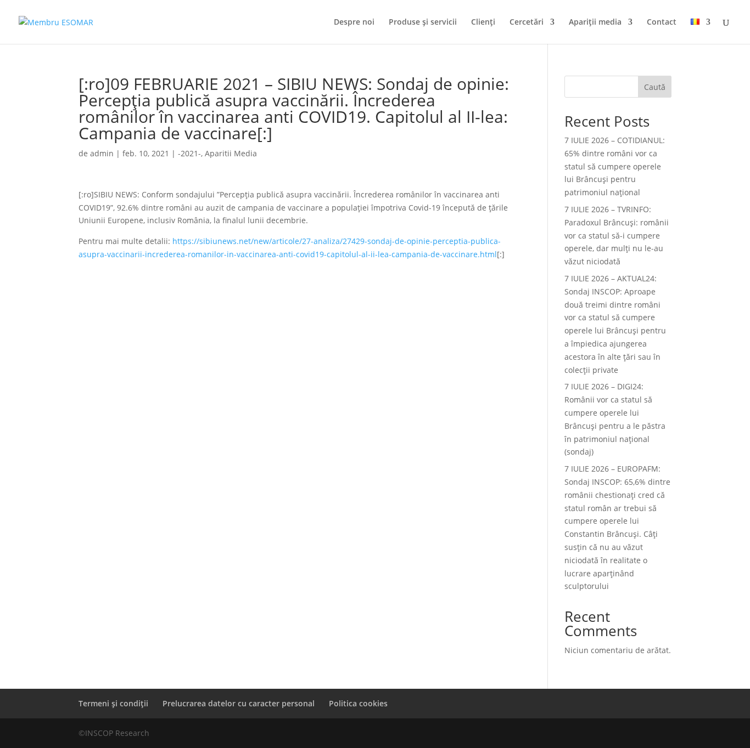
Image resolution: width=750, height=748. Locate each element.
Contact (661, 22)
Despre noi (354, 22)
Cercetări (527, 22)
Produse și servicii (423, 22)
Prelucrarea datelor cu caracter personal (239, 703)
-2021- (189, 153)
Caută (654, 87)
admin (102, 153)
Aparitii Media (231, 153)
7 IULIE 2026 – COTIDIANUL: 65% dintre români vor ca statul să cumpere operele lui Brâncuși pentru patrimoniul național (614, 166)
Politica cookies (358, 703)
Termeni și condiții (113, 703)
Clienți (483, 22)
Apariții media (595, 22)
